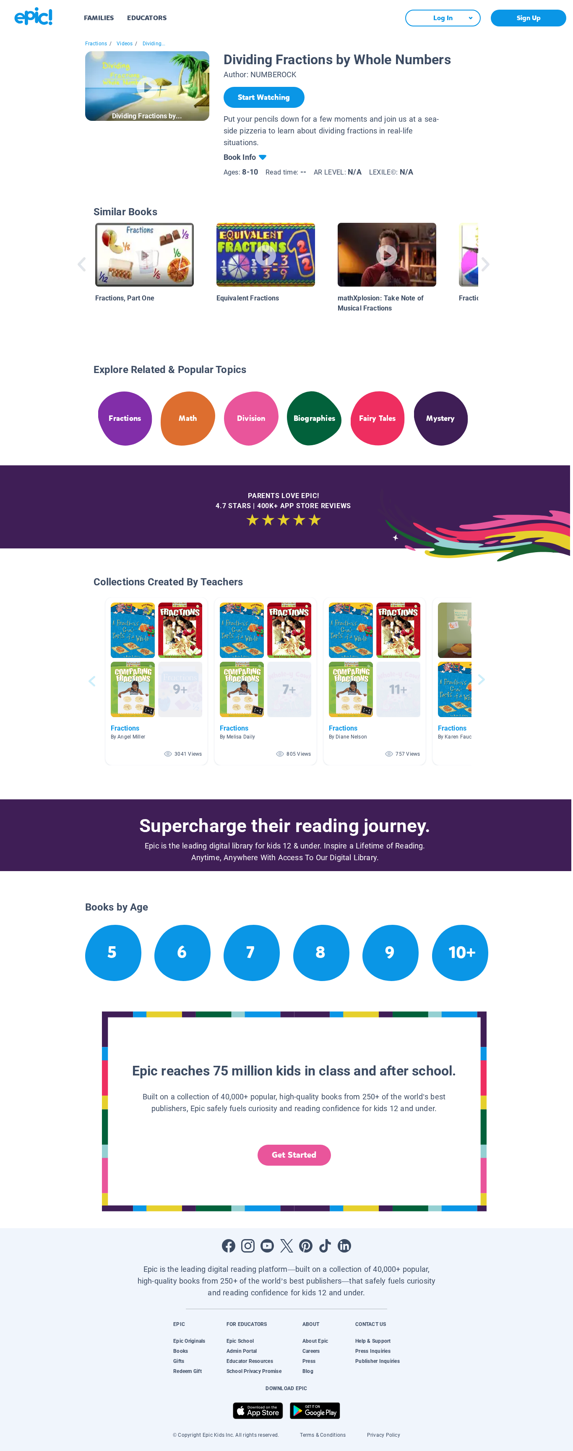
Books (180, 1351)
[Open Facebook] (228, 1246)
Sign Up (529, 17)
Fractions (96, 44)
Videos (125, 44)
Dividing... (154, 44)
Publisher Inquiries (377, 1361)
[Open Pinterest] (306, 1246)
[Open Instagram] (248, 1246)
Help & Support (373, 1341)
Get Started (294, 1155)
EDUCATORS (147, 17)
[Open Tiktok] (325, 1246)
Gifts (178, 1361)
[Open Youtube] (267, 1246)
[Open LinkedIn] (344, 1246)
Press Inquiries (373, 1351)
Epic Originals (189, 1341)
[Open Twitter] (286, 1246)
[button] (156, 681)
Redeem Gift (187, 1371)
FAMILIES (99, 17)
